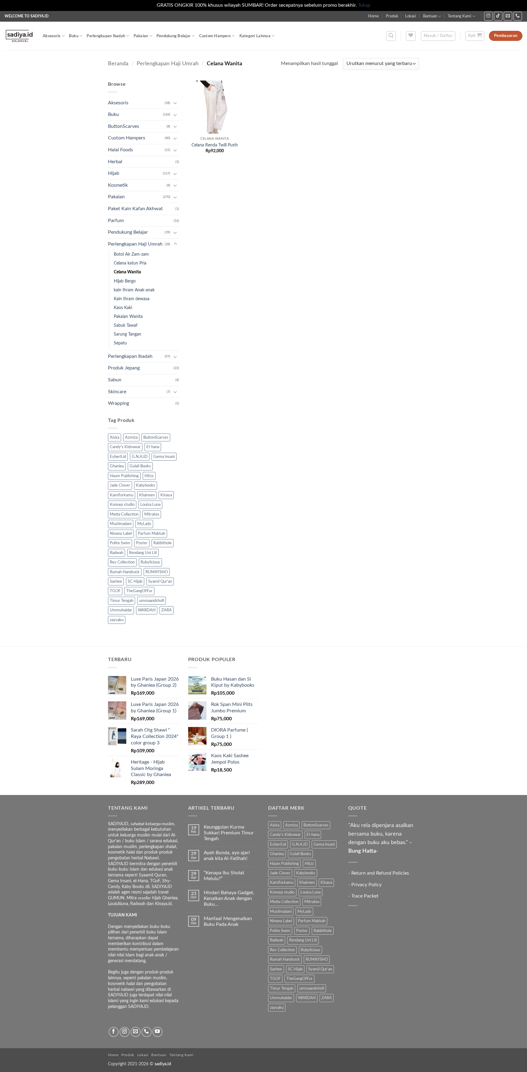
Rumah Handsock (125, 572)
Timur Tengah (121, 601)
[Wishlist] (411, 36)
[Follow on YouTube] (157, 1032)
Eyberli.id (118, 457)
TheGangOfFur (139, 591)
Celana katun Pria (130, 263)
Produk (392, 16)
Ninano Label (121, 533)
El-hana (152, 447)
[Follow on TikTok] (498, 16)
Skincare (117, 391)
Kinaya (166, 495)
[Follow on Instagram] (488, 16)
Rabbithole (162, 543)
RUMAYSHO (156, 572)
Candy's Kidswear (125, 447)
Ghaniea (117, 466)
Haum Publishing (124, 476)
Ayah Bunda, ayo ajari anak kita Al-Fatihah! (227, 855)
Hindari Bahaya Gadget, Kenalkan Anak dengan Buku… (229, 898)
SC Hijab (135, 581)
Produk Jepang (124, 367)
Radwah (116, 553)
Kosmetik (118, 185)
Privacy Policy (366, 884)
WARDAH (147, 610)
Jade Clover (120, 485)
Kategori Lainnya (255, 36)
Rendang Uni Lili (143, 553)
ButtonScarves (123, 126)
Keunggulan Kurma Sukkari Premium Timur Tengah (229, 833)
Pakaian (141, 36)
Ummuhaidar (121, 610)
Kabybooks (145, 485)
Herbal (115, 161)
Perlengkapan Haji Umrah (168, 64)
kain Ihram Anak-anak (134, 290)
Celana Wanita (127, 272)
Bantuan (430, 16)
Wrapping (118, 403)
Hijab (113, 173)
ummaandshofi (151, 601)
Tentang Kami (459, 16)
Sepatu (120, 343)
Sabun (114, 379)
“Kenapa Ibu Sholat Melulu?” (224, 875)
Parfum (116, 220)
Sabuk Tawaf (126, 325)
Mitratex (151, 514)
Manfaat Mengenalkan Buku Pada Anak (228, 921)
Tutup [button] (364, 5)
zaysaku (117, 620)
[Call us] (517, 16)
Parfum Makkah (151, 533)
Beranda (118, 64)
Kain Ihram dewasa (131, 299)
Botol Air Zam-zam (131, 254)
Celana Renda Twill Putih (215, 145)
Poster (142, 543)
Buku (73, 36)
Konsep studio (122, 504)
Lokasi (410, 16)
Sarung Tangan (127, 334)
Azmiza (131, 437)
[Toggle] (175, 102)
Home (373, 16)
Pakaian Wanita (128, 316)
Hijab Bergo (125, 281)
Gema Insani (164, 457)
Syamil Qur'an (160, 581)
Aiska (114, 437)
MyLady (144, 524)
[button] (391, 36)
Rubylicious (150, 562)
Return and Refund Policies (380, 873)
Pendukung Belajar (173, 36)
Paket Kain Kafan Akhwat (135, 208)
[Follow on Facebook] (114, 1032)
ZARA (166, 610)
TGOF (115, 591)
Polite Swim (120, 543)
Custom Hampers (215, 36)
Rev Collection (122, 562)
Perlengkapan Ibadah (106, 36)
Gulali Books (140, 466)
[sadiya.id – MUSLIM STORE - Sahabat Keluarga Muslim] (19, 36)
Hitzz (149, 476)
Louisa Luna (150, 504)
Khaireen (147, 495)
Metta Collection (124, 514)
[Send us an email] (508, 16)
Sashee (116, 581)
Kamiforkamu (121, 495)
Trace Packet (364, 896)
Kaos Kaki (123, 307)
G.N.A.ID (140, 457)
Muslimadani (120, 524)
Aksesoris (51, 36)
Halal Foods (120, 149)
